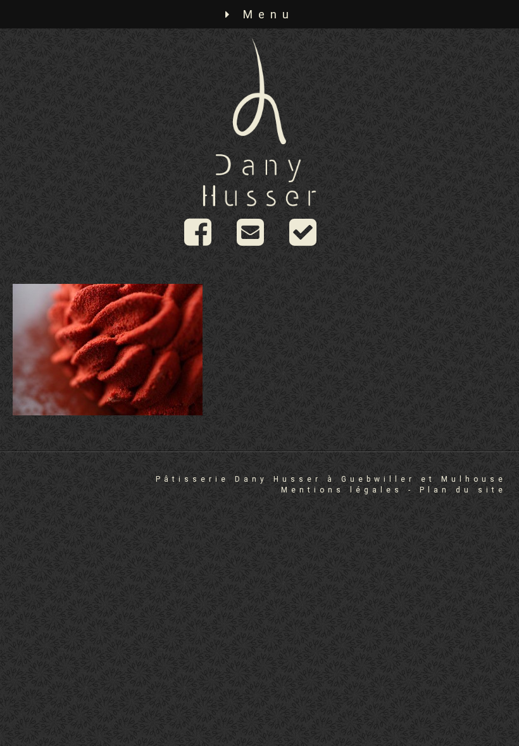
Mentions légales (342, 490)
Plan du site (463, 490)
